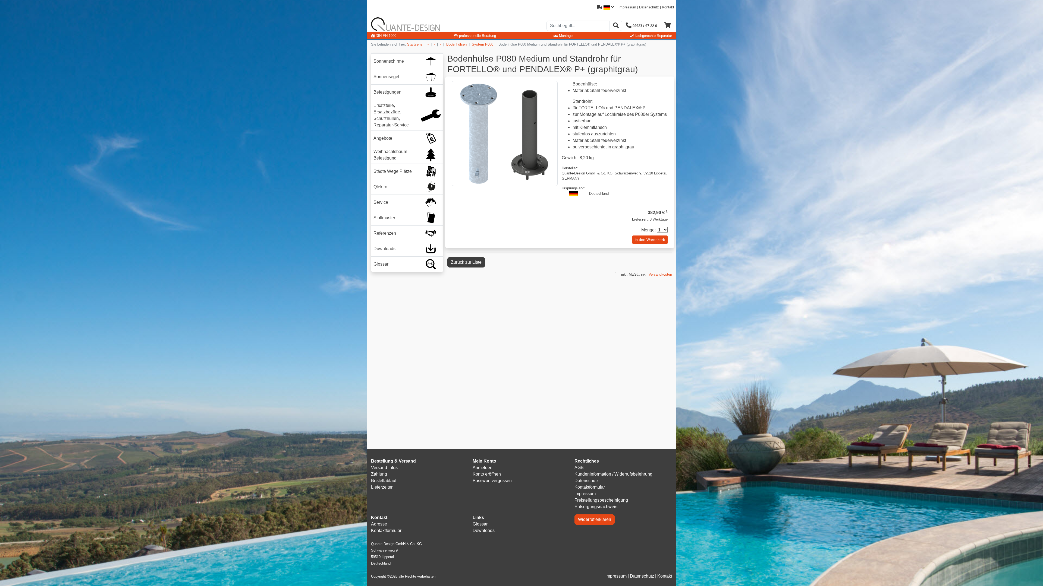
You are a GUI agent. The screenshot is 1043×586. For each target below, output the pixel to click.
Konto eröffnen (487, 474)
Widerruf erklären (594, 519)
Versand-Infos (384, 467)
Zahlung (379, 474)
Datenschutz (649, 7)
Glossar (480, 524)
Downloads (484, 530)
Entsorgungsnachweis (595, 506)
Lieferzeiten (382, 487)
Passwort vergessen (492, 480)
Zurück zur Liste (466, 262)
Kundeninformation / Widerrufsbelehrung (613, 474)
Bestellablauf (383, 480)
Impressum (627, 7)
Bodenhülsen (456, 44)
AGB (579, 467)
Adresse (379, 524)
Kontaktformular (589, 487)
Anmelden (482, 467)
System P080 (482, 44)
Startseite (414, 44)
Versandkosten (660, 274)
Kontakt (668, 7)
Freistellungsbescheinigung (601, 500)
